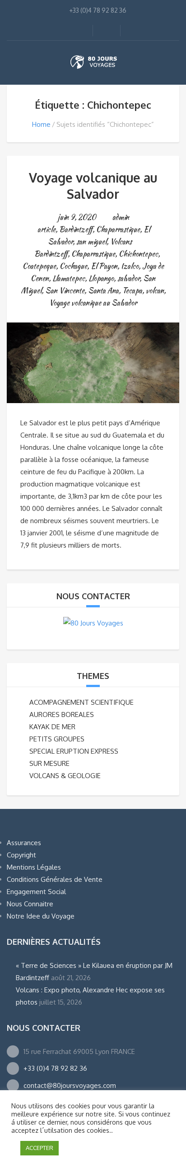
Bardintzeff (76, 229)
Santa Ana (103, 290)
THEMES (93, 676)
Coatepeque (39, 266)
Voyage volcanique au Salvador (93, 185)
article (46, 229)
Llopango (101, 278)
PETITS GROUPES (56, 739)
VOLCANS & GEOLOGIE (65, 775)
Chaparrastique (118, 229)
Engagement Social (36, 891)
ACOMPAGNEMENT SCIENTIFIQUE (81, 702)
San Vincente (64, 290)
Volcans (121, 241)
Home (41, 124)
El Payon (104, 266)
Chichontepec (138, 254)
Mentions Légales (34, 867)
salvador (128, 278)
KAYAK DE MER (52, 726)
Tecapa (132, 290)
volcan (155, 290)
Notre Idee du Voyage (40, 916)
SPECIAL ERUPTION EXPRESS (73, 751)
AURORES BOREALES (61, 714)
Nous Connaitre (30, 904)
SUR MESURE (49, 763)
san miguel (91, 241)
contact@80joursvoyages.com (69, 1085)
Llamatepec (68, 278)
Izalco (130, 266)
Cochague (73, 266)
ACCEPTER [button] (39, 1147)
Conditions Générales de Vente (54, 879)
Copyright (21, 855)
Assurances (24, 842)
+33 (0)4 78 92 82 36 (55, 1068)
